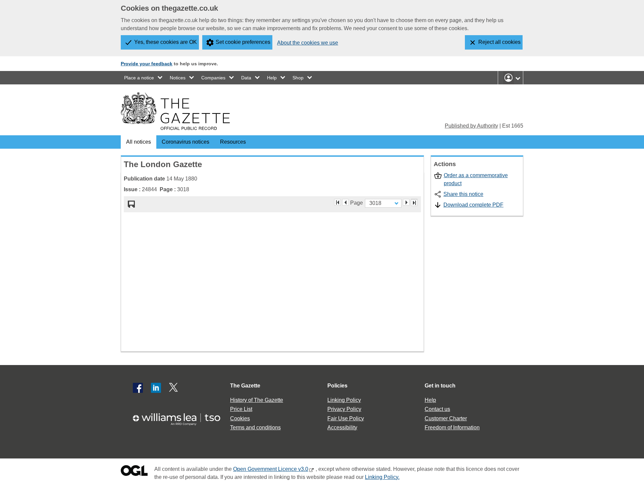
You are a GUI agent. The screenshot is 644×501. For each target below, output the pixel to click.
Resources (233, 142)
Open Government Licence (134, 472)
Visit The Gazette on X (174, 388)
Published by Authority (471, 126)
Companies (213, 77)
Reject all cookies (499, 42)
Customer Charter (446, 418)
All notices (138, 142)
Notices (177, 77)
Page (356, 202)
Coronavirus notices (185, 142)
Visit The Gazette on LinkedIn (156, 388)
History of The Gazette (256, 400)
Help (272, 77)
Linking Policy (344, 400)
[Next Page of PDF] (406, 202)
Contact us (437, 409)
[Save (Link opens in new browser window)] (131, 204)
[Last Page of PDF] (414, 202)
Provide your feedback (146, 63)
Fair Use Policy (345, 418)
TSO (180, 417)
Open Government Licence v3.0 (270, 469)
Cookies (240, 418)
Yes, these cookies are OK (165, 42)
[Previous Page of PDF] (345, 202)
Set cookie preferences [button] (243, 42)
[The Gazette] (175, 111)
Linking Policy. (382, 477)
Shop (298, 77)
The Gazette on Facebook (138, 388)
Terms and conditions (255, 427)
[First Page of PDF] (337, 202)
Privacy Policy (344, 409)
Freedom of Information (452, 427)
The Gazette (245, 385)
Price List (241, 409)
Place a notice (139, 77)
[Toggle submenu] (160, 77)
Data (246, 77)
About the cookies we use (307, 43)
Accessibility (342, 427)
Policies (337, 385)
